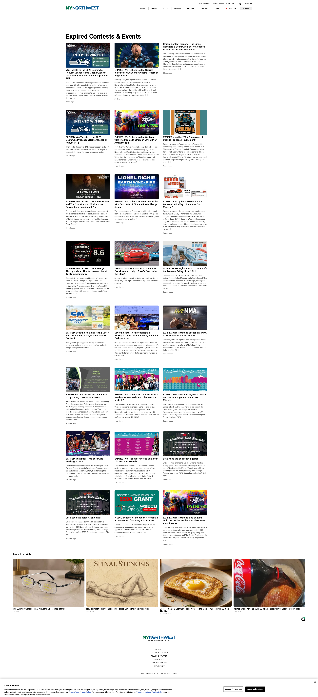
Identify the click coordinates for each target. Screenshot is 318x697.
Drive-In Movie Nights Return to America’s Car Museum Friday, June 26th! (185, 270)
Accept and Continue (255, 689)
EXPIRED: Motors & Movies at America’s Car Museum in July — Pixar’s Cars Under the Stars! (136, 271)
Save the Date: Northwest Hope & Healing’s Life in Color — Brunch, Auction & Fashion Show (137, 335)
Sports (154, 8)
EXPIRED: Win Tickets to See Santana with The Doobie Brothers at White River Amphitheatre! (136, 140)
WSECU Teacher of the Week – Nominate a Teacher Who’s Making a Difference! (136, 519)
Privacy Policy (85, 692)
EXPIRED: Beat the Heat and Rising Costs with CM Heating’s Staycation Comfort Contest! (87, 335)
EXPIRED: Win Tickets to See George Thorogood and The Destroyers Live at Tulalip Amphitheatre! (86, 271)
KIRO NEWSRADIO (204, 4)
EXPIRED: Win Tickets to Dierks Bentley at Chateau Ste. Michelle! (136, 460)
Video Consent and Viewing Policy (149, 692)
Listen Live (231, 8)
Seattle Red (230, 4)
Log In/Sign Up (246, 4)
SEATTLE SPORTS (218, 4)
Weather (177, 8)
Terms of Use (74, 692)
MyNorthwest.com (157, 673)
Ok (315, 682)
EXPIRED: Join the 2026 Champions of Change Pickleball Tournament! (183, 138)
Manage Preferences (233, 689)
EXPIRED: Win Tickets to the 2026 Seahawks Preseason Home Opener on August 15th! (86, 140)
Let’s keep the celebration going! (180, 458)
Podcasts (204, 8)
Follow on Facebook (159, 653)
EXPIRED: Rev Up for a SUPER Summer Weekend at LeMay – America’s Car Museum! (183, 204)
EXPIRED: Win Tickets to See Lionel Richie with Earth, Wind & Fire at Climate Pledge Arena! (136, 204)
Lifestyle (190, 8)
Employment (159, 666)
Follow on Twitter (159, 656)
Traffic (165, 8)
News (142, 8)
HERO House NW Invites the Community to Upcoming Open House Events (86, 396)
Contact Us (159, 649)
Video (217, 8)
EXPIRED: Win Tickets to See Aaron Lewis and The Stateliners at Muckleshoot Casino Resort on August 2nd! (87, 204)
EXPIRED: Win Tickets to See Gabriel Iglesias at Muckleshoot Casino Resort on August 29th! (136, 73)
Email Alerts (159, 659)
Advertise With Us (159, 663)
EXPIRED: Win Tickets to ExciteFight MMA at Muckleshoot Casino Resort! (185, 334)
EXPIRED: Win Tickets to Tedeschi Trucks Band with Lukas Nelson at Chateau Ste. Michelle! (136, 397)
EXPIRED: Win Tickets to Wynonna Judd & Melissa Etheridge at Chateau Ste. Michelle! (184, 397)
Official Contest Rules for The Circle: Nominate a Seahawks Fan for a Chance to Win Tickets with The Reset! (184, 47)
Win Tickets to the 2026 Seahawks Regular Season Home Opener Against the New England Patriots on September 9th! (87, 74)
